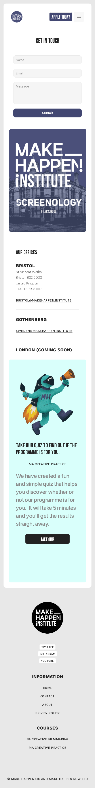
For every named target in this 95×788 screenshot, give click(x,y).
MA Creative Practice (47, 748)
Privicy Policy (47, 713)
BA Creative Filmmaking (47, 739)
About (47, 705)
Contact (47, 696)
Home (47, 688)
